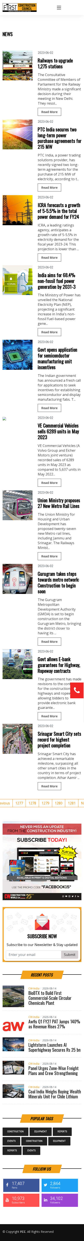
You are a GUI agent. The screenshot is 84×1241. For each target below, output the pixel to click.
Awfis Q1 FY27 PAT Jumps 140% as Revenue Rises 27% (54, 1024)
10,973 (18, 1199)
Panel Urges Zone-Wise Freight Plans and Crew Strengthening (53, 1070)
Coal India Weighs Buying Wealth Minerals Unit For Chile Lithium (54, 1094)
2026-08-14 (49, 988)
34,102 (56, 1199)
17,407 (18, 1185)
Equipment (40, 1131)
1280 (58, 803)
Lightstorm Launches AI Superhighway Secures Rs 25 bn (54, 1047)
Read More (49, 112)
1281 (72, 803)
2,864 (55, 1185)
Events (11, 1141)
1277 (19, 803)
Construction (15, 1131)
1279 (45, 803)
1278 (32, 803)
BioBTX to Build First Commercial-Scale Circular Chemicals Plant (50, 998)
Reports (62, 1131)
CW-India (33, 988)
